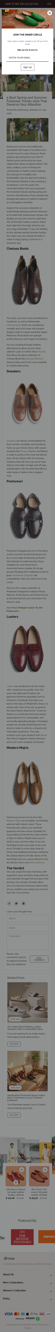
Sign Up (27, 67)
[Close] (49, 12)
